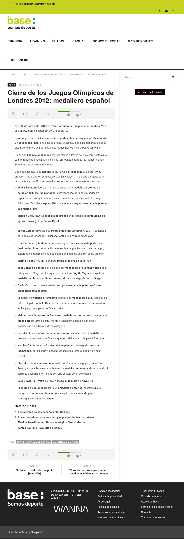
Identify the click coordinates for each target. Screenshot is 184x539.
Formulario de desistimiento (157, 506)
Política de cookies (108, 506)
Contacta (146, 512)
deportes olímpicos (66, 441)
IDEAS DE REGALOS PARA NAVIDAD (35, 3)
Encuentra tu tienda (152, 491)
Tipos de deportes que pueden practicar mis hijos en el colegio (88, 470)
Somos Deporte (107, 41)
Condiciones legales (109, 491)
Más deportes (140, 41)
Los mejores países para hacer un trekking (44, 412)
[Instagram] (173, 10)
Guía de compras (151, 496)
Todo (12, 84)
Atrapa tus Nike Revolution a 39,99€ (40, 427)
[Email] (166, 10)
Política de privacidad (110, 496)
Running (15, 41)
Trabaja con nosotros (153, 517)
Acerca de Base (150, 501)
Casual (79, 41)
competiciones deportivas (33, 441)
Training (37, 41)
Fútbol (58, 41)
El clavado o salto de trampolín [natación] (34, 470)
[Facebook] (160, 10)
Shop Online (18, 60)
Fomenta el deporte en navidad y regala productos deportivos (56, 417)
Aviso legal (104, 501)
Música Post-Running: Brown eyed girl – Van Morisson (51, 422)
